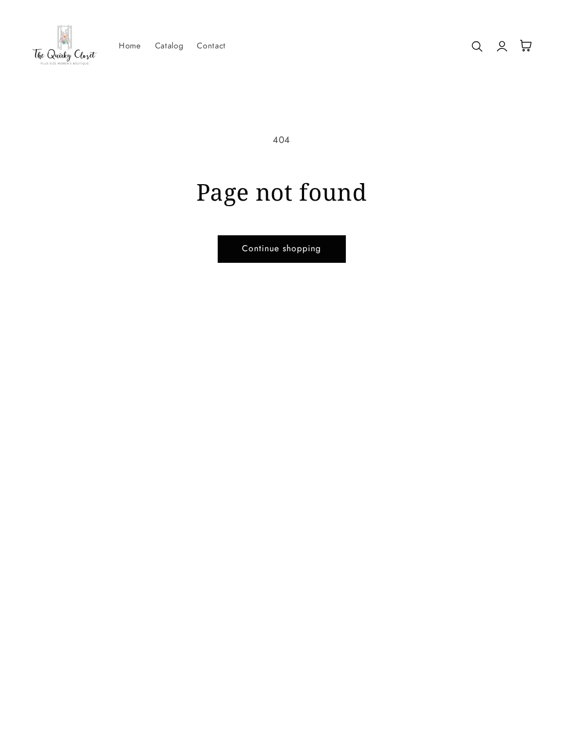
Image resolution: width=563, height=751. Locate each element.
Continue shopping (282, 248)
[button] (477, 45)
